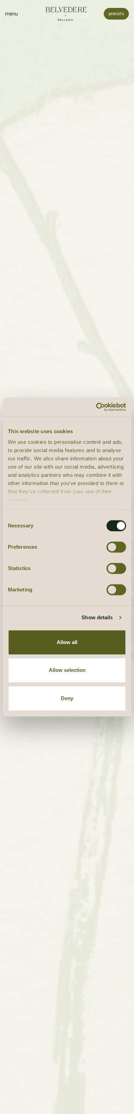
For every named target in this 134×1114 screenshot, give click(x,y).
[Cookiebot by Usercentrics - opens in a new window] (96, 407)
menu (11, 14)
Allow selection (67, 670)
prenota (116, 14)
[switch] (116, 547)
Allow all (67, 642)
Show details (97, 617)
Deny (67, 698)
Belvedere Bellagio (67, 14)
